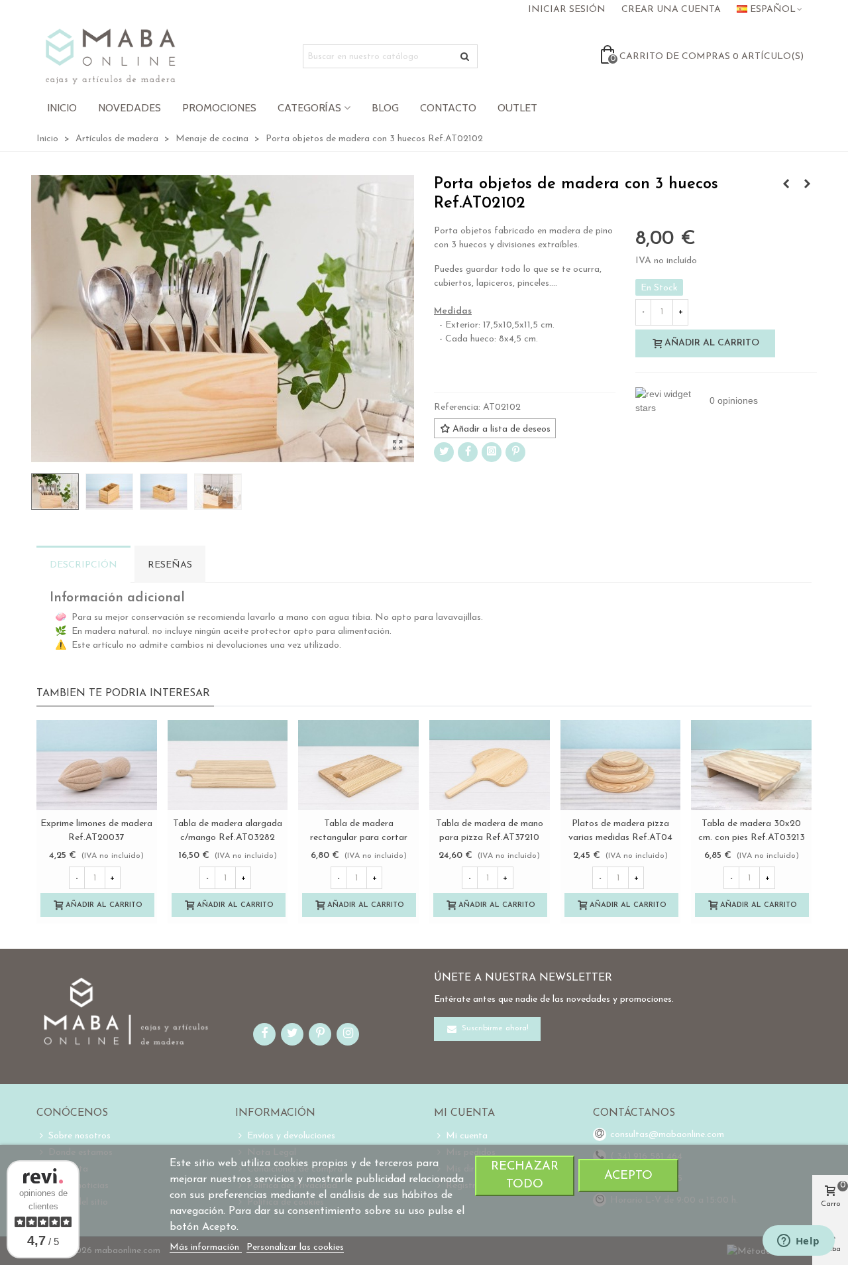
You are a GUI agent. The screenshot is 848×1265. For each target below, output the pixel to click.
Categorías (309, 107)
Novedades (129, 107)
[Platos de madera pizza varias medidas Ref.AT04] (620, 765)
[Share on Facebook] (468, 452)
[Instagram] (492, 452)
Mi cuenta (467, 1136)
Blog (385, 107)
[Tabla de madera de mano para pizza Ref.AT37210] (489, 765)
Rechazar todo (524, 1175)
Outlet (517, 107)
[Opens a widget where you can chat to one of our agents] (798, 1241)
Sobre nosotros (79, 1136)
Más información (206, 1247)
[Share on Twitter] (444, 452)
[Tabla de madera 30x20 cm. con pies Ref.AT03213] (751, 765)
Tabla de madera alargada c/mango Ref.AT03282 (227, 831)
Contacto (448, 107)
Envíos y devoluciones (291, 1136)
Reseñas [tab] (170, 565)
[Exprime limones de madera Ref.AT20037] (96, 765)
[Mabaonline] (110, 56)
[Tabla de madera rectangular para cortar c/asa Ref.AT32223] (358, 765)
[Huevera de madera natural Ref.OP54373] (807, 185)
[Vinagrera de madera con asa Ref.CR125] (786, 185)
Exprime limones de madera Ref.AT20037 (96, 831)
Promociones (219, 107)
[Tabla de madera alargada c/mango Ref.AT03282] (228, 765)
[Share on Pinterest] (515, 452)
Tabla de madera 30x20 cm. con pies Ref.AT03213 (751, 831)
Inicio (62, 107)
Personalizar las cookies (295, 1247)
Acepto (628, 1176)
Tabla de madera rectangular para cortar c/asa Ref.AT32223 (358, 838)
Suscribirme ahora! (494, 1029)
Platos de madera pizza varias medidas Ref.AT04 (620, 831)
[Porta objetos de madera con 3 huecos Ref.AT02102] (397, 446)
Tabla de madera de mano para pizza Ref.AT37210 (489, 831)
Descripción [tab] (83, 565)
